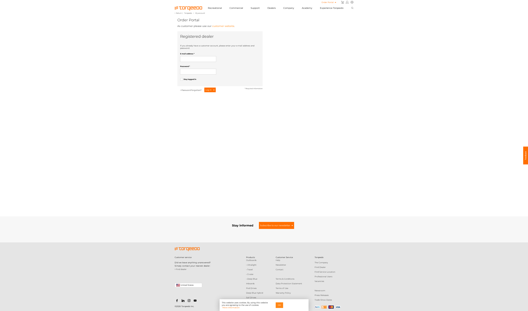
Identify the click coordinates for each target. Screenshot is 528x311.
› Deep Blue (251, 279)
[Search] (352, 8)
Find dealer (181, 269)
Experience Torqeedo (331, 8)
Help (278, 260)
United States (187, 285)
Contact (279, 269)
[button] (525, 155)
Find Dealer (320, 267)
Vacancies (319, 281)
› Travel (249, 269)
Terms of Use (282, 288)
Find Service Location (325, 272)
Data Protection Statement (289, 283)
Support (255, 8)
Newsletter (281, 265)
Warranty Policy (283, 293)
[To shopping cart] (342, 2)
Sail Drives (251, 297)
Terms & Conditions (285, 279)
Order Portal (327, 2)
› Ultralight (251, 265)
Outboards (251, 260)
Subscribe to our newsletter (275, 225)
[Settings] (352, 2)
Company (288, 8)
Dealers (271, 8)
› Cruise (249, 274)
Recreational (215, 8)
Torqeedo (188, 13)
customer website (223, 26)
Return (179, 13)
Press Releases (322, 295)
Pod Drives (251, 288)
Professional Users (323, 276)
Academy (307, 8)
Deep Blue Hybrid (254, 293)
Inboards (250, 283)
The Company (321, 262)
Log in (208, 90)
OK (279, 305)
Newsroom (320, 290)
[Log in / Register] (347, 2)
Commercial (236, 8)
